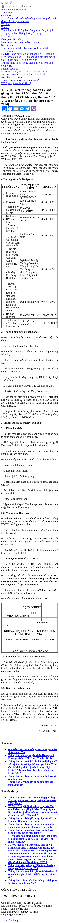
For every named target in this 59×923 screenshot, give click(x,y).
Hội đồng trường (34, 18)
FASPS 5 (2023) (42, 71)
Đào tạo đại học (9, 42)
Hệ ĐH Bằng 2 (46, 53)
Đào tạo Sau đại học (28, 42)
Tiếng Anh (21, 9)
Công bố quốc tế (36, 74)
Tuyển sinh (7, 51)
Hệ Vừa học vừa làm (32, 56)
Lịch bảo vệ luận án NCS (37, 48)
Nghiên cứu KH (9, 68)
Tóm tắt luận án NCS (12, 48)
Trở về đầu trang (9, 920)
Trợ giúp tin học (9, 33)
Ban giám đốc (17, 18)
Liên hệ (35, 80)
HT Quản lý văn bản (12, 83)
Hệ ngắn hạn (11, 59)
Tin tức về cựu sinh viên (16, 21)
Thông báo (24, 30)
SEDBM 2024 (26, 71)
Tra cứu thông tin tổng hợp (34, 62)
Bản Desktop (8, 9)
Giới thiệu (6, 15)
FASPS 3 (22, 74)
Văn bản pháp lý (21, 80)
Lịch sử (5, 18)
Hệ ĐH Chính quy (11, 53)
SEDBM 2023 (8, 74)
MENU (5, 3)
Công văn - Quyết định (42, 30)
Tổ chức (5, 24)
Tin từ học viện (9, 30)
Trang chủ (6, 12)
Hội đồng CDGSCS (11, 77)
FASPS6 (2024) (9, 71)
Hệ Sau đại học (29, 53)
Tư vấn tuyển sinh (27, 59)
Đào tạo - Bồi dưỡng (12, 39)
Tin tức (5, 27)
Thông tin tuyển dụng (30, 33)
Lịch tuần (6, 36)
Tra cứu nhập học (10, 62)
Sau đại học (7, 45)
